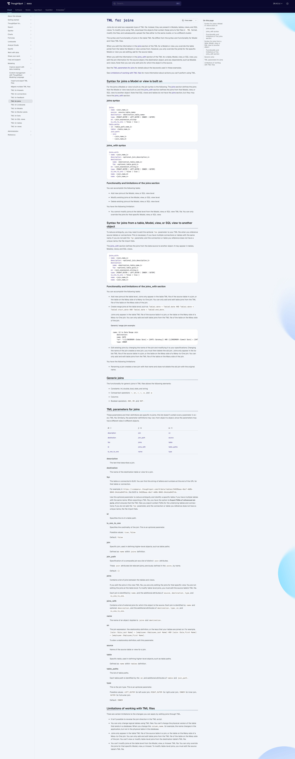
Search (10, 27)
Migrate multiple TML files (20, 87)
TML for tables (16, 123)
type (112, 117)
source (113, 112)
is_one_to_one (117, 122)
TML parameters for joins (213, 60)
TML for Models (17, 108)
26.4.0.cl (276, 3)
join (114, 134)
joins (140, 46)
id (112, 127)
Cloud (9, 10)
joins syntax (210, 28)
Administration (13, 131)
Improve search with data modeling (16, 68)
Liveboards (12, 42)
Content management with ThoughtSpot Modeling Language (17, 75)
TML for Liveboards (18, 105)
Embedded (60, 10)
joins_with (142, 57)
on (112, 119)
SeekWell (49, 10)
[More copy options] (196, 20)
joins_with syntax (212, 31)
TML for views (16, 126)
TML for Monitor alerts (19, 112)
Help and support (14, 60)
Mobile (28, 10)
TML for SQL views (18, 119)
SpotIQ (10, 49)
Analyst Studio (13, 45)
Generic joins (209, 57)
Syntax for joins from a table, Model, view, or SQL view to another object (212, 44)
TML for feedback (17, 97)
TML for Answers (17, 90)
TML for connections (18, 94)
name (112, 110)
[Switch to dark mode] (287, 3)
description (116, 157)
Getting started (13, 20)
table (113, 129)
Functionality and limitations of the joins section (214, 36)
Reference (11, 135)
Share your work (14, 56)
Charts (10, 34)
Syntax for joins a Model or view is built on (213, 25)
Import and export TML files (19, 82)
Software (18, 10)
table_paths (114, 124)
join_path (115, 132)
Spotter (10, 31)
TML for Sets (16, 116)
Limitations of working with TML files (212, 64)
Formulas (11, 38)
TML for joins (16, 101)
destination (116, 115)
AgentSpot (38, 10)
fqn (114, 164)
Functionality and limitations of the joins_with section (212, 52)
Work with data (13, 52)
